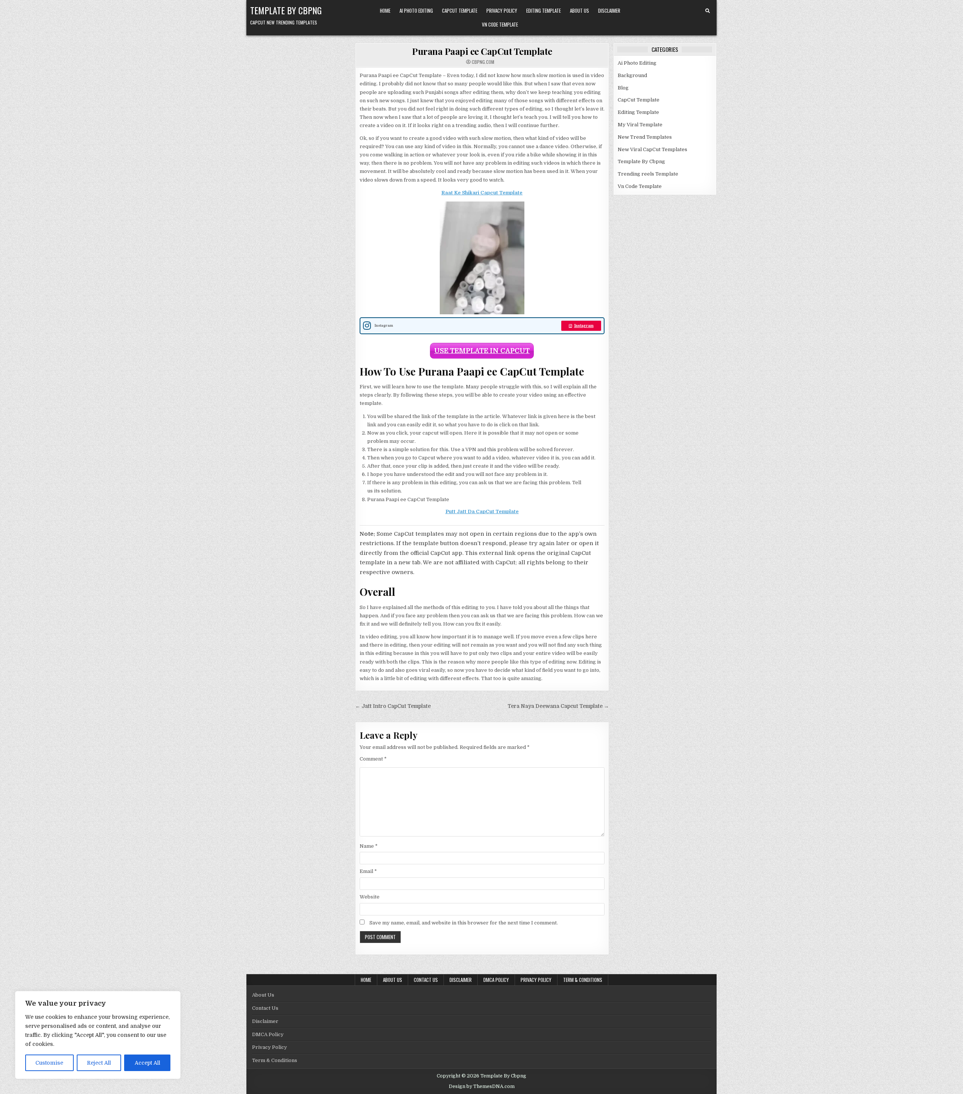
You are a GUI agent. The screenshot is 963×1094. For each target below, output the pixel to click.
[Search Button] (707, 11)
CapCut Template (459, 10)
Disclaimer (609, 10)
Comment (373, 759)
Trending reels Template (648, 174)
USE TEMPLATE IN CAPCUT (482, 351)
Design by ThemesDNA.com (482, 1086)
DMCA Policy (496, 979)
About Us (579, 10)
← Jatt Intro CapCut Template (393, 706)
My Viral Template (640, 124)
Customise (49, 1063)
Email (368, 871)
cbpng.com (483, 62)
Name (369, 846)
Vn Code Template (500, 24)
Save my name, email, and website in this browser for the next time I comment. (463, 923)
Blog (623, 88)
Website (370, 897)
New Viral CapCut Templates (652, 149)
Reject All (99, 1063)
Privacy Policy (501, 10)
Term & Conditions (582, 979)
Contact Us (426, 979)
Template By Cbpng (286, 10)
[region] (98, 1035)
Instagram (584, 326)
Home (385, 10)
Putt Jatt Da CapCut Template (482, 511)
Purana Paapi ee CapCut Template (482, 51)
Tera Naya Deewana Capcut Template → (558, 706)
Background (632, 75)
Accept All (147, 1063)
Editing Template (543, 10)
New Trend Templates (645, 137)
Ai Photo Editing (416, 10)
